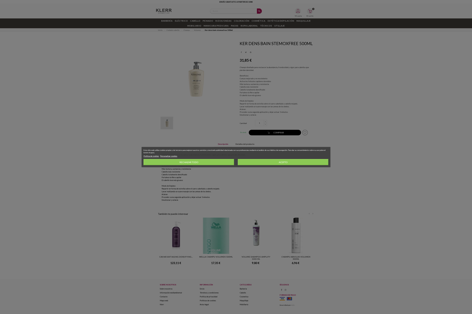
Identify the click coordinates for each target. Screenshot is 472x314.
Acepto (283, 162)
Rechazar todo (188, 162)
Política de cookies (151, 156)
